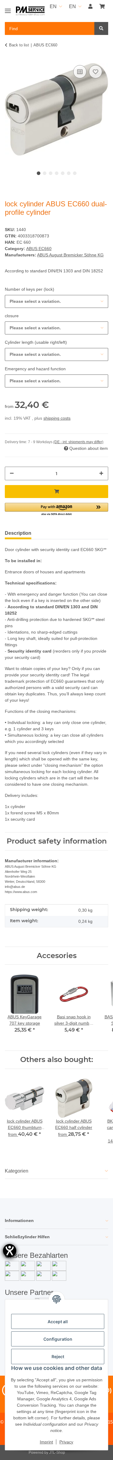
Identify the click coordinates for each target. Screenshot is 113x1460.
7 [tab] (75, 173)
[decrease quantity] (11, 473)
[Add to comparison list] (79, 71)
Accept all (58, 1321)
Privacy (66, 1442)
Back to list (19, 45)
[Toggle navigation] (8, 8)
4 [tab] (56, 173)
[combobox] (56, 301)
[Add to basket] (56, 491)
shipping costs (57, 418)
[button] (90, 7)
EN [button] (53, 6)
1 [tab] (38, 173)
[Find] (101, 28)
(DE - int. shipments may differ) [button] (78, 442)
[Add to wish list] (95, 71)
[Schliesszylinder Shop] (30, 11)
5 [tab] (62, 173)
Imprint (46, 1442)
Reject (58, 1356)
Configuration (57, 1339)
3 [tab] (50, 173)
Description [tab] (18, 533)
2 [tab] (44, 173)
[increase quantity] (101, 473)
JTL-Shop (57, 1452)
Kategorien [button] (16, 1170)
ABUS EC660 (39, 248)
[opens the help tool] (9, 1250)
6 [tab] (69, 173)
